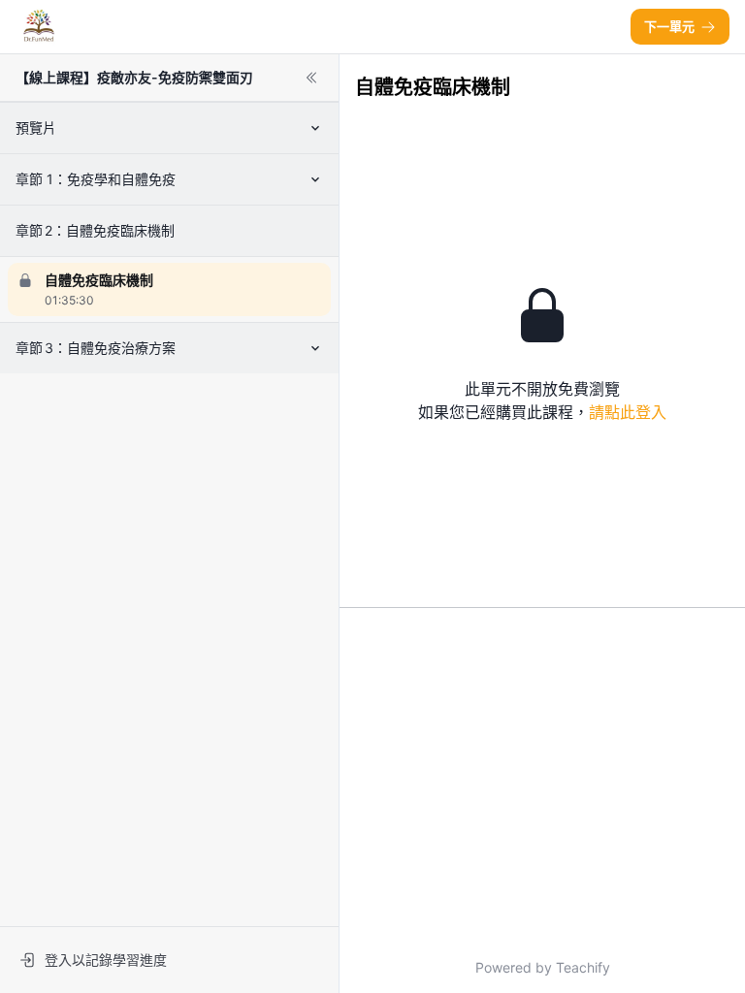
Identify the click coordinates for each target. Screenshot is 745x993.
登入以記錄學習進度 (106, 959)
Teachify (583, 967)
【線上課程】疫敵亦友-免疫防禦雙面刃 (134, 77)
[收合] (311, 77)
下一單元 (669, 26)
